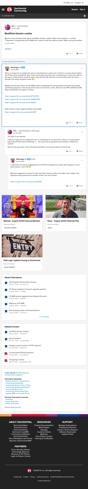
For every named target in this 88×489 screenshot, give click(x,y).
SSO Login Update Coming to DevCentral (22, 260)
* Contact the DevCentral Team (16, 391)
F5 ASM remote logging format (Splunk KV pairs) (28, 296)
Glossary (44, 430)
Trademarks (18, 477)
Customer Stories (44, 432)
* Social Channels (11, 401)
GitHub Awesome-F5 (13, 407)
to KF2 (33, 159)
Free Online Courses (44, 436)
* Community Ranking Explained (17, 387)
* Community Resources (14, 389)
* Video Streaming (12, 403)
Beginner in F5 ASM (16, 303)
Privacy (32, 477)
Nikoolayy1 (14, 67)
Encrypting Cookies (16, 360)
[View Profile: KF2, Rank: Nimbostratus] (7, 27)
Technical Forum (9, 16)
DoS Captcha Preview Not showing (22, 282)
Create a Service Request (67, 430)
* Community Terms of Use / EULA (18, 385)
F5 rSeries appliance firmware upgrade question (27, 289)
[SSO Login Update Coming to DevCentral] (22, 246)
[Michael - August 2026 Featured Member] (22, 206)
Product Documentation (44, 425)
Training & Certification (44, 438)
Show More (10, 43)
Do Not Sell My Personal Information (62, 477)
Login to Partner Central (20, 456)
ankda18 (23, 305)
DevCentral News (9, 224)
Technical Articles (20, 430)
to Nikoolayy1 (34, 131)
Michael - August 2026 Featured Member (22, 221)
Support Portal (67, 434)
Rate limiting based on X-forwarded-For (24, 310)
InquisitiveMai (24, 341)
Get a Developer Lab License (20, 438)
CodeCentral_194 (25, 362)
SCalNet (23, 291)
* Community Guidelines (14, 383)
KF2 (13, 26)
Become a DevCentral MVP (21, 441)
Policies (25, 477)
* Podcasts (9, 399)
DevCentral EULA (21, 436)
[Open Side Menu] (3, 9)
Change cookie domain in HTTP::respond (25, 345)
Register (75, 9)
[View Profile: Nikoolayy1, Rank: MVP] (7, 68)
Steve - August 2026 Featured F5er (63, 221)
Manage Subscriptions (67, 425)
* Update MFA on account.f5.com (17, 393)
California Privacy (43, 477)
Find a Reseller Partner (20, 450)
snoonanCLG (24, 284)
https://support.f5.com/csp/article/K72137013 (22, 96)
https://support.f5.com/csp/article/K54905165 (22, 99)
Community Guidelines (20, 434)
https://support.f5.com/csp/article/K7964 (26, 182)
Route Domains (15, 338)
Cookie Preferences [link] (44, 481)
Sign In (82, 9)
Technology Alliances (20, 452)
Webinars (44, 434)
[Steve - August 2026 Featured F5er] (66, 206)
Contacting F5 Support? (14, 375)
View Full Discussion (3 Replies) (14, 62)
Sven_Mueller (24, 355)
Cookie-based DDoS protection (21, 353)
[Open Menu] (84, 15)
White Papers (44, 427)
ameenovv (23, 313)
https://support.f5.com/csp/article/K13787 (20, 112)
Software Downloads (67, 432)
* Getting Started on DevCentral (17, 381)
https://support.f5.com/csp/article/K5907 (20, 102)
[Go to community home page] (16, 9)
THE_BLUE (23, 333)
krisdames (23, 348)
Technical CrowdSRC (20, 432)
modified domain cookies (19, 331)
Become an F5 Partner (20, 454)
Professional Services (67, 427)
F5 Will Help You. (17, 373)
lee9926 (23, 298)
